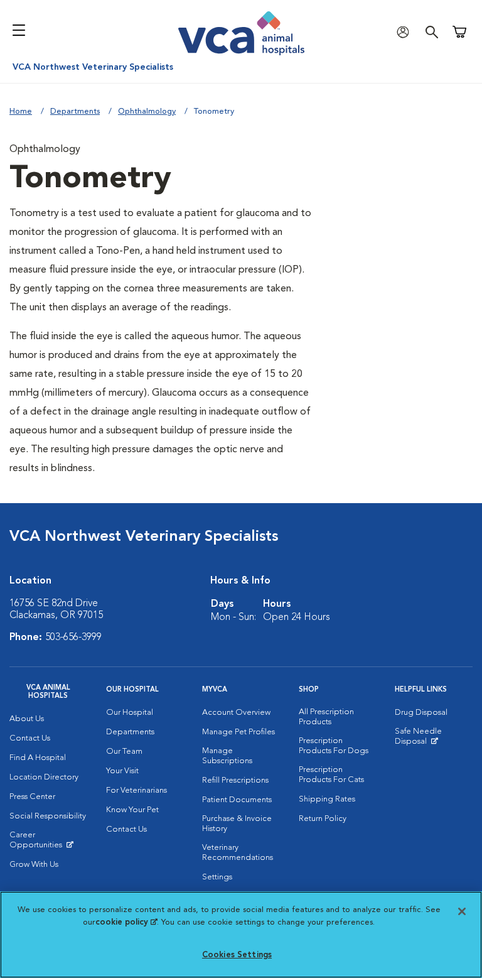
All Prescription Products (326, 717)
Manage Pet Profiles (238, 732)
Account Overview (236, 713)
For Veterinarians (136, 790)
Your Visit (122, 771)
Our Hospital (129, 713)
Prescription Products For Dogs (333, 746)
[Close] (462, 911)
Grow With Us (33, 865)
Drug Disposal (421, 713)
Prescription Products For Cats (331, 775)
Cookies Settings (237, 955)
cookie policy (126, 922)
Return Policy (322, 819)
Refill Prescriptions (235, 780)
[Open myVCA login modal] (406, 31)
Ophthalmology (147, 111)
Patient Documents (237, 800)
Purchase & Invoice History (237, 824)
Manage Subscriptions (227, 756)
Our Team (124, 751)
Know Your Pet (132, 810)
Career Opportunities (48, 843)
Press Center (32, 797)
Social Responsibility (47, 816)
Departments (75, 111)
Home (20, 111)
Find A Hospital (37, 758)
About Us (26, 719)
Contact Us (29, 738)
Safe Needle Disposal (434, 739)
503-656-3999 (73, 638)
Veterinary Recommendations (237, 853)
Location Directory (43, 777)
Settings (217, 877)
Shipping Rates (327, 799)
